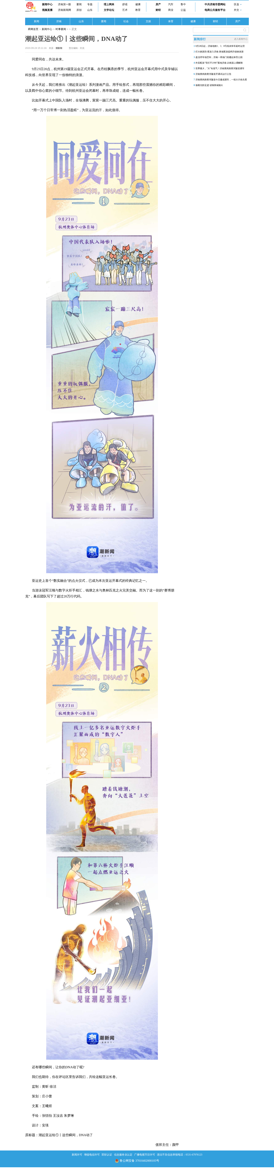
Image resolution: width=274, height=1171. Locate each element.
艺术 (124, 10)
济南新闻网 (64, 10)
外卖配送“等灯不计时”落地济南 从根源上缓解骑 (219, 63)
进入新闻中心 (241, 39)
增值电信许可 (92, 1154)
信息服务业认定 (123, 1154)
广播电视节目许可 (144, 1154)
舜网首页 (33, 29)
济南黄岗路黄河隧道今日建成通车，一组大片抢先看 (221, 79)
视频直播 (47, 10)
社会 (126, 21)
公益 (183, 10)
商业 (170, 10)
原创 (79, 10)
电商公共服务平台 (215, 10)
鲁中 (183, 4)
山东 (89, 10)
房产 (158, 4)
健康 (138, 4)
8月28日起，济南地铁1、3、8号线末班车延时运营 (220, 46)
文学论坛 (109, 10)
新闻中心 (47, 4)
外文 (236, 10)
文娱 (148, 21)
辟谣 (124, 4)
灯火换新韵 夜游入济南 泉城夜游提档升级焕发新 (220, 51)
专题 (89, 4)
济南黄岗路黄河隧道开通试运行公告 (213, 74)
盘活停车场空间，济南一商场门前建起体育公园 (219, 57)
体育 (170, 21)
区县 (236, 4)
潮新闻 (59, 48)
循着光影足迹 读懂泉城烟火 (209, 85)
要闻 (79, 4)
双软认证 (107, 1154)
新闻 (36, 21)
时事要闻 (61, 29)
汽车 (170, 4)
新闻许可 (77, 1154)
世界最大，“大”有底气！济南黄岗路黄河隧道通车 (220, 68)
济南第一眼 (64, 4)
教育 (138, 10)
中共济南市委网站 (215, 4)
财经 (158, 10)
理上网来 (109, 4)
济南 (59, 21)
